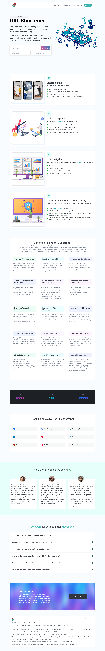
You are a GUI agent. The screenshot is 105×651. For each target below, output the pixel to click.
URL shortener (56, 5)
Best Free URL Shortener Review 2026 (22, 629)
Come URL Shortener (29, 622)
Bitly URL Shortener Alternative (83, 629)
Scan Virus (23, 625)
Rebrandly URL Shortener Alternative (62, 641)
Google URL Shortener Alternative (65, 637)
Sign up (77, 596)
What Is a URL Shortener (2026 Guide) (61, 629)
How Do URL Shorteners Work (40, 632)
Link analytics (78, 5)
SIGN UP (88, 5)
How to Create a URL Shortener (20, 632)
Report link (30, 625)
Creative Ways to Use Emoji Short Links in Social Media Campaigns (31, 641)
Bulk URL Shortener (74, 634)
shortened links (58, 208)
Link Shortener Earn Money (59, 634)
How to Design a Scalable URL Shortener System (39, 637)
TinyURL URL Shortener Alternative (60, 632)
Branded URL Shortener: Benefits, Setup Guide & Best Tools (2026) (30, 634)
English (88, 619)
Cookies (65, 625)
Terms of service (47, 625)
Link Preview (15, 625)
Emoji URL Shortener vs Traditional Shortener (43, 639)
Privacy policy (58, 625)
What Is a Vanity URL (17, 637)
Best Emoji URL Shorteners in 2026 (21, 644)
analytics (80, 162)
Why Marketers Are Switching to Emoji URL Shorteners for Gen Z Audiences (55, 644)
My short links (67, 5)
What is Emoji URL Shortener (19, 639)
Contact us (38, 625)
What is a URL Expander (83, 637)
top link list (60, 121)
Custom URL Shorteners (42, 629)
